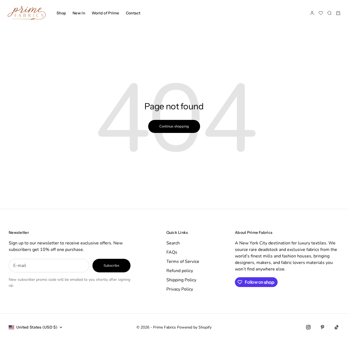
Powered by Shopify (194, 327)
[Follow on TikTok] (336, 327)
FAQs (171, 252)
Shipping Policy (181, 280)
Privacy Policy (179, 289)
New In (79, 13)
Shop (61, 13)
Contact (133, 13)
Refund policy (179, 271)
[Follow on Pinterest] (322, 327)
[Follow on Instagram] (308, 327)
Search (173, 243)
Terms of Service (182, 261)
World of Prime (105, 13)
